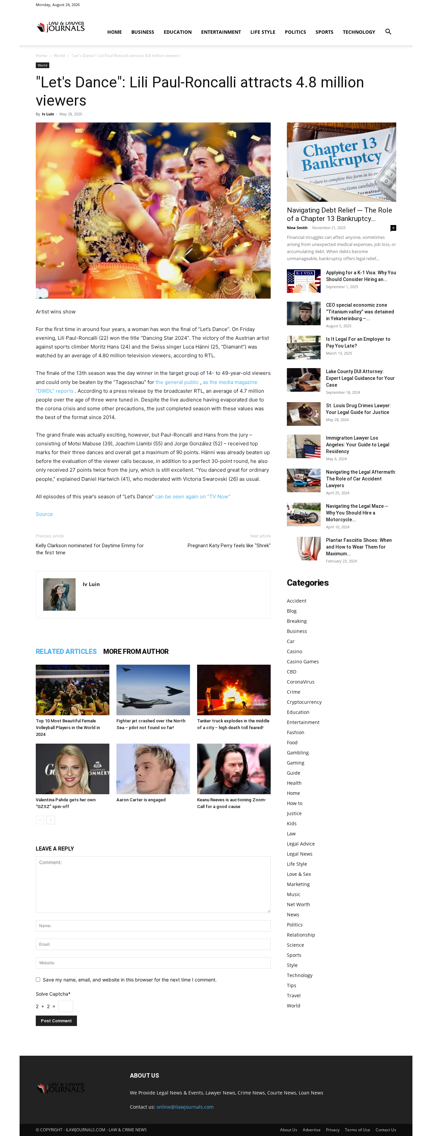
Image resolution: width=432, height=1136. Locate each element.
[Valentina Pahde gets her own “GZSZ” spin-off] (72, 769)
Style (292, 965)
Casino (294, 651)
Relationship (301, 935)
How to (294, 803)
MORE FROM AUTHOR (135, 651)
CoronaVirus (301, 681)
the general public (177, 382)
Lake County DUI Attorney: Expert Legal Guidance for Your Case (360, 378)
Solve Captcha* (53, 994)
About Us (288, 1130)
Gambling (298, 752)
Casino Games (303, 661)
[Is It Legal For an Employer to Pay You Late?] (304, 347)
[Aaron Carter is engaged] (153, 769)
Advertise (312, 1130)
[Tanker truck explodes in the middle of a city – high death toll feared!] (234, 690)
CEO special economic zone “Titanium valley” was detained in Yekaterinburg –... (360, 311)
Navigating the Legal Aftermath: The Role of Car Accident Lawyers (361, 478)
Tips (291, 985)
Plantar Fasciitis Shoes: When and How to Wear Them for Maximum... (359, 546)
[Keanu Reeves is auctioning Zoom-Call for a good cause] (234, 769)
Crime (293, 692)
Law (291, 833)
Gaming (295, 762)
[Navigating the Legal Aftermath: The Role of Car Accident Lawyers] (304, 480)
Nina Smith (297, 227)
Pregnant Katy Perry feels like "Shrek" (229, 546)
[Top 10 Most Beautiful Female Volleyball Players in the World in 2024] (72, 690)
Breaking (297, 621)
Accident (296, 601)
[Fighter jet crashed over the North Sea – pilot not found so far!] (153, 690)
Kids (292, 823)
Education (178, 32)
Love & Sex (299, 874)
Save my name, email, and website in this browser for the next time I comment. (130, 979)
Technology (359, 32)
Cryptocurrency (304, 702)
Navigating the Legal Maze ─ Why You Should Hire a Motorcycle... (357, 512)
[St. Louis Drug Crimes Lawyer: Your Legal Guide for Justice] (304, 414)
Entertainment (221, 32)
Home (114, 32)
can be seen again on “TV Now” (193, 496)
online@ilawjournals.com (185, 1107)
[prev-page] (40, 820)
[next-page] (51, 820)
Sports (324, 32)
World (59, 55)
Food (292, 742)
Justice (294, 813)
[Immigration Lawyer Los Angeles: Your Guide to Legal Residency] (304, 446)
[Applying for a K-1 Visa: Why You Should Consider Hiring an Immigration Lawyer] (304, 281)
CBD (291, 671)
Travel (294, 995)
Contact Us (386, 1130)
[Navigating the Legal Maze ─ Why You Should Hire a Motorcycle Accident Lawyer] (304, 514)
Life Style (262, 32)
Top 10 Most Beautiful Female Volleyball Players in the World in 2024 (68, 727)
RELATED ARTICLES (66, 651)
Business (142, 32)
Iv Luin (48, 113)
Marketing (298, 884)
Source (44, 514)
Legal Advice (301, 843)
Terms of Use (357, 1130)
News (293, 914)
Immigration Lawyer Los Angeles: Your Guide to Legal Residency (357, 444)
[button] (388, 32)
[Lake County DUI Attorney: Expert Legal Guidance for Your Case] (304, 380)
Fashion (295, 732)
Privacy (333, 1130)
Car (291, 641)
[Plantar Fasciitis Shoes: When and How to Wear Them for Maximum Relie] (304, 548)
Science (295, 945)
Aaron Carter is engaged (141, 799)
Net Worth (298, 904)
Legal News (300, 854)
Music (293, 894)
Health (294, 783)
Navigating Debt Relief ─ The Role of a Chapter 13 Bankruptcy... (339, 214)
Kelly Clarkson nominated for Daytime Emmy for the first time (90, 549)
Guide (293, 773)
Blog (292, 611)
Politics (295, 32)
